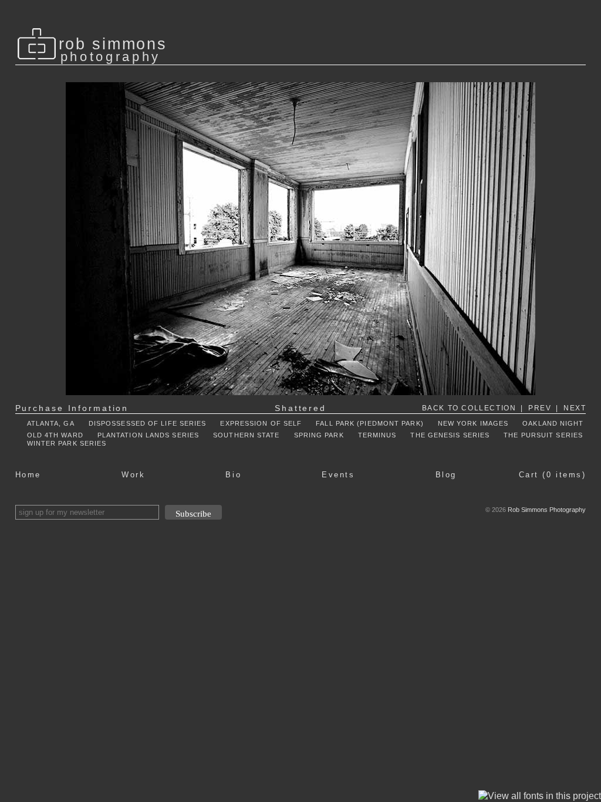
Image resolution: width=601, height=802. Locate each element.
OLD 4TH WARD (55, 435)
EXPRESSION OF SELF (261, 423)
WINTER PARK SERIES (67, 443)
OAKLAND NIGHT (552, 423)
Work (133, 474)
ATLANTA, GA (51, 423)
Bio (233, 474)
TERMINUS (377, 435)
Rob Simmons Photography (547, 509)
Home (28, 474)
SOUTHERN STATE (246, 435)
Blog (446, 474)
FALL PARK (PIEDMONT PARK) (370, 423)
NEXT (574, 408)
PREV (539, 408)
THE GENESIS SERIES (449, 435)
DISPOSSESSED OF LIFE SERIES (148, 423)
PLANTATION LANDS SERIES (148, 435)
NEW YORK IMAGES (473, 423)
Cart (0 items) (552, 474)
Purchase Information (72, 408)
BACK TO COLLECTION (469, 408)
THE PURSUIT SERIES (543, 435)
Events (338, 474)
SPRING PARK (319, 435)
